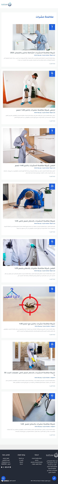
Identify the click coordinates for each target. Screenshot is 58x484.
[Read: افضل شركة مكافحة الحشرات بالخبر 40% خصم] (29, 145)
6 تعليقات (53, 426)
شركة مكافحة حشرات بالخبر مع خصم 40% (37, 324)
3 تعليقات (53, 326)
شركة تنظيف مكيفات (37, 464)
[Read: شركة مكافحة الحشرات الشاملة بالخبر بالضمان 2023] (34, 37)
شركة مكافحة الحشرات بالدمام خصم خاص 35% (35, 221)
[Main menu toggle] (55, 4)
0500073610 (4, 464)
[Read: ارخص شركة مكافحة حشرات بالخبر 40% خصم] (29, 89)
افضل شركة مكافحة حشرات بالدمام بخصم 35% (35, 269)
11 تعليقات (52, 377)
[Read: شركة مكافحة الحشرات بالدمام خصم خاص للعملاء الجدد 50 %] (34, 356)
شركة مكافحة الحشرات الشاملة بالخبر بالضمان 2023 (32, 53)
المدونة (21, 462)
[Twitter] (8, 467)
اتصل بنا (21, 460)
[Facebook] (10, 467)
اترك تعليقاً (52, 55)
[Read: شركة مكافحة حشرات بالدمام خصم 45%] (34, 407)
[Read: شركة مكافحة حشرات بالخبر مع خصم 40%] (29, 303)
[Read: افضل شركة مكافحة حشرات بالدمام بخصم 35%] (29, 252)
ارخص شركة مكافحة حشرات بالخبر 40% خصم (35, 110)
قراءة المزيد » (52, 63)
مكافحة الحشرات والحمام (37, 462)
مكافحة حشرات (45, 55)
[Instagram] (6, 467)
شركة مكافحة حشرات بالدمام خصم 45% (38, 424)
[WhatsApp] (3, 467)
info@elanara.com (6, 462)
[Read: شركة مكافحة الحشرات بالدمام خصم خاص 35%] (29, 201)
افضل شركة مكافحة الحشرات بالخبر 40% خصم (35, 166)
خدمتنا (21, 464)
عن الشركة (21, 458)
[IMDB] (1, 467)
